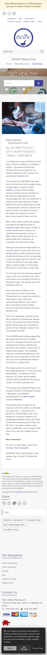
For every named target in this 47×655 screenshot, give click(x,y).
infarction (9, 253)
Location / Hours (14, 21)
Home (8, 63)
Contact (5, 571)
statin (8, 236)
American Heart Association (17, 447)
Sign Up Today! (29, 21)
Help (20, 18)
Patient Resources (21, 63)
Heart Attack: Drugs (10, 529)
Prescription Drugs (33, 520)
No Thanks (24, 648)
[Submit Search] (38, 83)
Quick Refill (29, 18)
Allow (10, 648)
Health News (14, 89)
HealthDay (19, 492)
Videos (30, 89)
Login (39, 21)
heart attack (17, 176)
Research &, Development (13, 520)
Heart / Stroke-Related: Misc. (14, 524)
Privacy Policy (8, 583)
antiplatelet (10, 227)
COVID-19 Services (9, 567)
